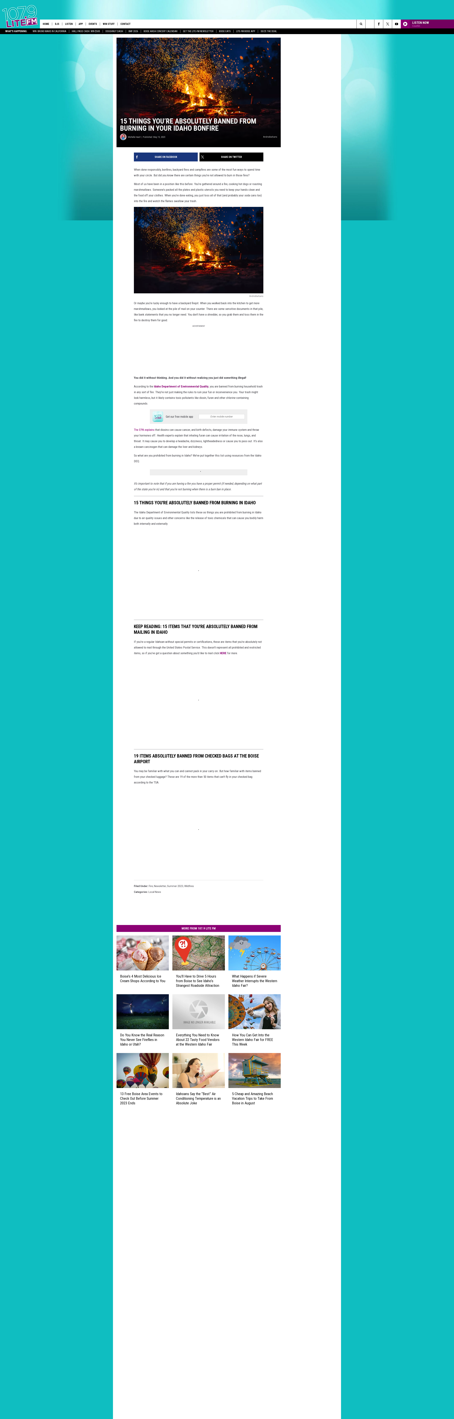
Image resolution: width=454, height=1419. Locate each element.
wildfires (189, 886)
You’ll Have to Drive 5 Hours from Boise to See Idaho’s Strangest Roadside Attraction (197, 981)
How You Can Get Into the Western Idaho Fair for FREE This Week (252, 1039)
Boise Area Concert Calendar (161, 31)
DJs (57, 24)
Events (93, 24)
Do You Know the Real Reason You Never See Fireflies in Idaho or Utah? (142, 1039)
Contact (125, 24)
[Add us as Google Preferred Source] (370, 24)
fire (151, 886)
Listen (69, 24)
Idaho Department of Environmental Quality (181, 386)
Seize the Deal (269, 31)
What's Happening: (16, 31)
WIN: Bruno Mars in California (49, 31)
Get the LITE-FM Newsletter (198, 31)
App (81, 24)
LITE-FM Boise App (245, 31)
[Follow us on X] (387, 24)
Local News (154, 892)
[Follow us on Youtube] (396, 24)
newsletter (160, 886)
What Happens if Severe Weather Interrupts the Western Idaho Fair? (254, 981)
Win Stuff (109, 24)
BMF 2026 (133, 31)
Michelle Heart (134, 137)
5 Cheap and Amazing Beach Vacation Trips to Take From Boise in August (252, 1098)
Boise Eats (225, 31)
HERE (223, 653)
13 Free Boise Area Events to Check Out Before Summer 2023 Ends (141, 1098)
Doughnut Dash (114, 31)
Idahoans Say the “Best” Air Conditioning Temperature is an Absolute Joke (198, 1098)
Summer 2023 (175, 886)
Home (46, 24)
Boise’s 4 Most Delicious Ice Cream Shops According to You (142, 978)
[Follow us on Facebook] (378, 24)
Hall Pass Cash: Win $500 (86, 31)
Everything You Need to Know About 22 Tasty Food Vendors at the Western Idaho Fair (198, 1039)
